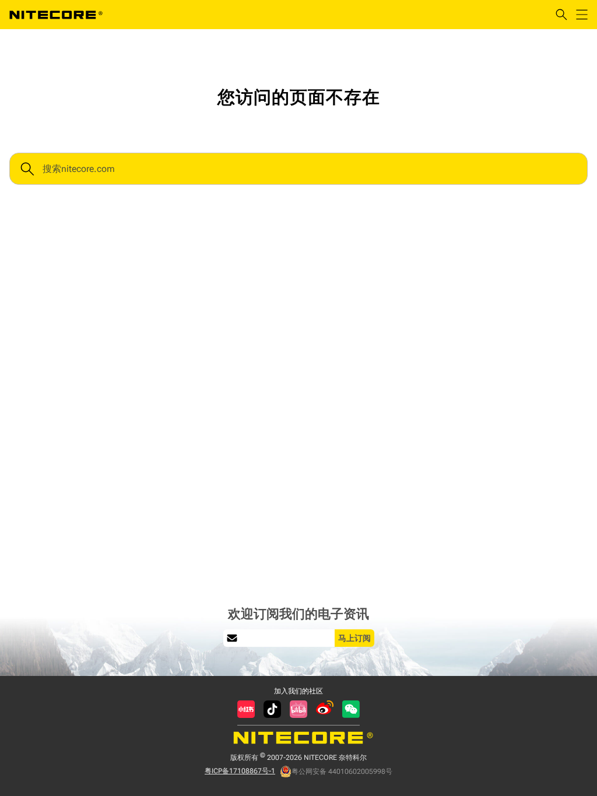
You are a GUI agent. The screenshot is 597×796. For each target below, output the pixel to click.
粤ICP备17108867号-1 (240, 771)
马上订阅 (354, 638)
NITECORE (56, 14)
